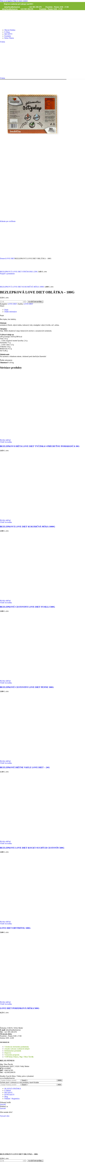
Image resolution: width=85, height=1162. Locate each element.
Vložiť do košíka (35, 1161)
